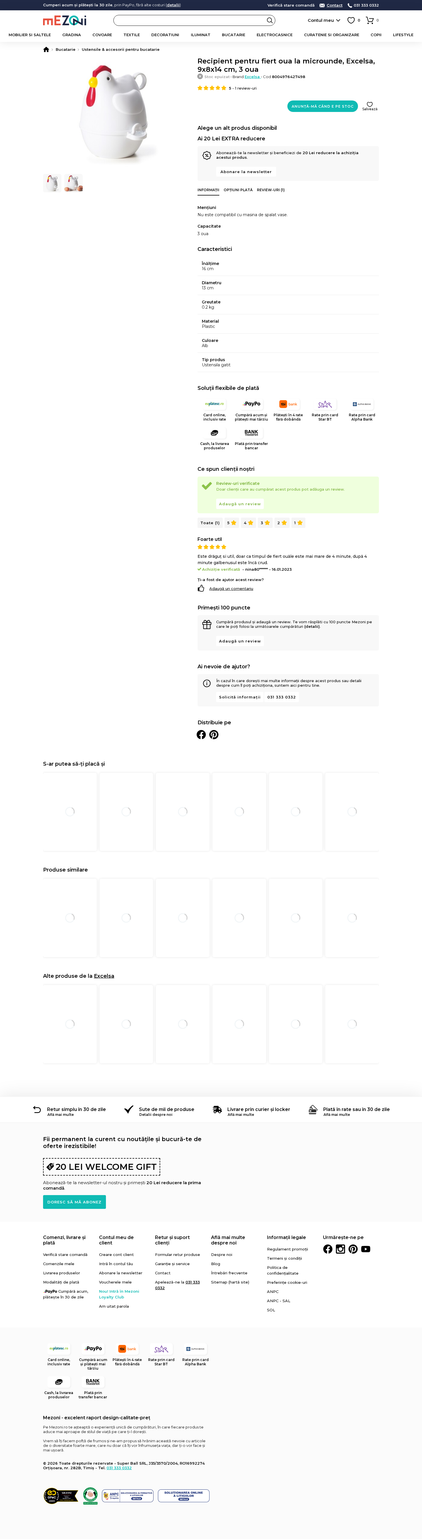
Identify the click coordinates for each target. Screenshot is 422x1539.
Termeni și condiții (284, 1258)
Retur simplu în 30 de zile (76, 1109)
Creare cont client (116, 1254)
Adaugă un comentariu (231, 588)
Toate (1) (210, 522)
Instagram (340, 1249)
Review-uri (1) (271, 190)
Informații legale (286, 1237)
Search (270, 20)
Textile (131, 34)
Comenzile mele (58, 1263)
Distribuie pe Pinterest (213, 734)
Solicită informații (240, 697)
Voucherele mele (115, 1282)
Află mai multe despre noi (228, 1240)
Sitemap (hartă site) (230, 1282)
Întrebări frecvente (229, 1273)
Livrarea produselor (61, 1273)
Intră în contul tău (116, 1263)
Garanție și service (172, 1263)
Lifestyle (403, 34)
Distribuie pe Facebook (201, 734)
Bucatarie (233, 34)
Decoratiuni (165, 34)
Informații (208, 190)
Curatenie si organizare (331, 34)
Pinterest (353, 1249)
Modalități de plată (61, 1282)
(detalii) (312, 626)
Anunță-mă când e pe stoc (323, 106)
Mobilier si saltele (30, 34)
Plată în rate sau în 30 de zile (356, 1109)
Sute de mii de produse (166, 1109)
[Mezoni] (46, 49)
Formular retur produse (177, 1254)
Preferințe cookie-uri (287, 1282)
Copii (376, 34)
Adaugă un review (240, 504)
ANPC (272, 1291)
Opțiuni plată (238, 190)
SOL (271, 1310)
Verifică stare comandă (291, 5)
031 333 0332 (366, 5)
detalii (173, 5)
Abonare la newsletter (246, 171)
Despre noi (221, 1254)
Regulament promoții (287, 1249)
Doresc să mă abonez (74, 1202)
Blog (215, 1263)
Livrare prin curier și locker (258, 1109)
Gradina (71, 34)
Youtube (365, 1249)
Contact (334, 5)
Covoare (102, 34)
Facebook (327, 1249)
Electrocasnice (275, 34)
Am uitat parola (114, 1306)
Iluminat (200, 34)
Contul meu (321, 20)
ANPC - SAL (278, 1300)
